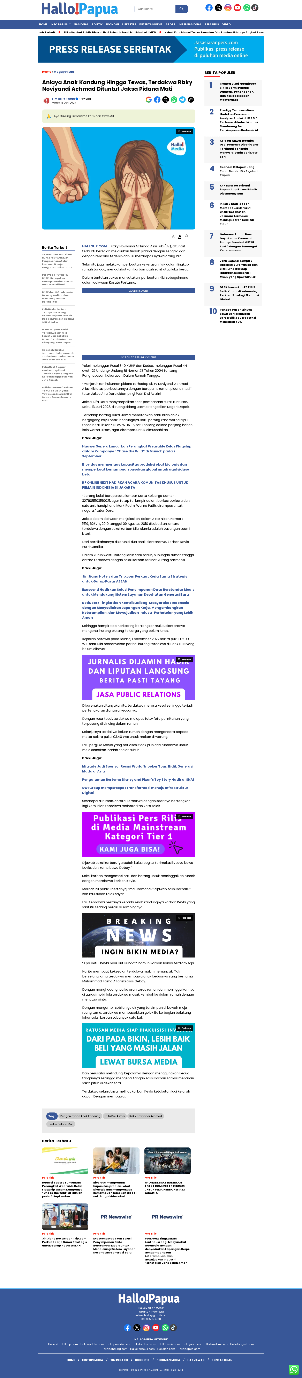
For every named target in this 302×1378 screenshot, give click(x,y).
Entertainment (151, 24)
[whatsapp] (246, 10)
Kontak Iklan (222, 1360)
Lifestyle (129, 24)
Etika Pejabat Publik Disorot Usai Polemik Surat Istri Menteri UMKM (85, 32)
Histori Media (92, 1360)
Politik (97, 24)
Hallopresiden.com (119, 1344)
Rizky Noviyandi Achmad (145, 1116)
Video (226, 24)
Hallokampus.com (142, 1349)
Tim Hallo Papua (63, 98)
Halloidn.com (166, 1349)
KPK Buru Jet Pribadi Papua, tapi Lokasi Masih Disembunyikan (238, 190)
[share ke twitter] (166, 102)
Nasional (81, 24)
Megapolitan (64, 72)
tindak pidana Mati (60, 1124)
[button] (173, 236)
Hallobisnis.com (169, 1344)
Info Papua (59, 24)
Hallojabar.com (193, 1344)
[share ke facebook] (158, 102)
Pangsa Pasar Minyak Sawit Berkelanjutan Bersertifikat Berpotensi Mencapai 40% (238, 316)
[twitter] (219, 10)
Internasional (190, 24)
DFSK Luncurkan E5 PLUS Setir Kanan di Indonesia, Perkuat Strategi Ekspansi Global (239, 293)
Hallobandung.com (115, 1349)
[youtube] (238, 10)
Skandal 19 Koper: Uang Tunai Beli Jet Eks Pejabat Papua (239, 171)
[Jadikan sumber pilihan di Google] (149, 102)
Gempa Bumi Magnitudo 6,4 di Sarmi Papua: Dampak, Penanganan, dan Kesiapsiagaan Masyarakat (238, 92)
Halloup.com (69, 1344)
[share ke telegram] (183, 102)
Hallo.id (53, 1344)
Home (43, 24)
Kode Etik (142, 1360)
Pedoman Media (168, 1360)
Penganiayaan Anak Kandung (80, 1116)
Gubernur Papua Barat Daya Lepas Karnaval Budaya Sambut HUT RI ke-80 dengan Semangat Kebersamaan (238, 243)
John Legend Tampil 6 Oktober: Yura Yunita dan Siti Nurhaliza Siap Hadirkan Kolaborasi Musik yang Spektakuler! (239, 269)
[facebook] (209, 10)
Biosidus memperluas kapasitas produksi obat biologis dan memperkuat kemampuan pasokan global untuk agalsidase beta (135, 469)
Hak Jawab (195, 1360)
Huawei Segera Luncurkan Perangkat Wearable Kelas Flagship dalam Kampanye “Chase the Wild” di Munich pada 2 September (136, 451)
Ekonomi (112, 24)
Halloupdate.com (92, 1344)
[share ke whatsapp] (175, 102)
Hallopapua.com (189, 1349)
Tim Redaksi (119, 1360)
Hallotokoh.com (145, 1344)
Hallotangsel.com (242, 1344)
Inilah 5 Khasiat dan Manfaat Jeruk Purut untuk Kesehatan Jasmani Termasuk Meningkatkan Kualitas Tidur (237, 214)
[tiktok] (255, 10)
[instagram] (228, 10)
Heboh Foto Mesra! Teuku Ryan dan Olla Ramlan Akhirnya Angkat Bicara (190, 32)
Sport (170, 24)
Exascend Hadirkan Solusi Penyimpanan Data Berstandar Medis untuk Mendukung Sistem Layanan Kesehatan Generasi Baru (138, 592)
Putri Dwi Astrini (115, 1116)
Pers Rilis (212, 24)
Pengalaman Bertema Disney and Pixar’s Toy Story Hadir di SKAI (138, 779)
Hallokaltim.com (217, 1344)
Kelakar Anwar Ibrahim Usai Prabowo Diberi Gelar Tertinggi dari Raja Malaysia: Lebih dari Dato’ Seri (239, 149)
